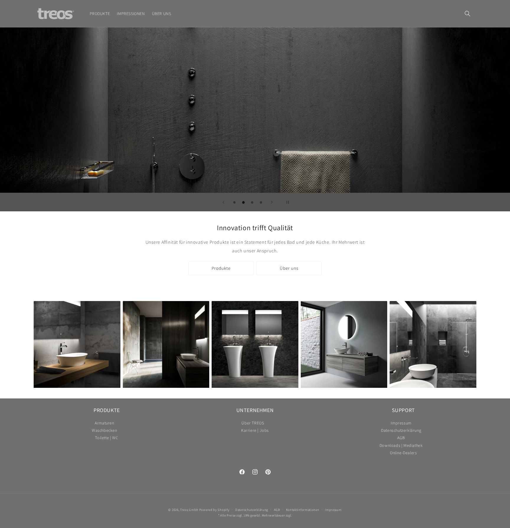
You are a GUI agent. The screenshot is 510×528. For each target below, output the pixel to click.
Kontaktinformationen (302, 510)
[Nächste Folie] (271, 202)
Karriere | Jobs (255, 430)
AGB (401, 437)
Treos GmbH (189, 510)
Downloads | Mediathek (401, 445)
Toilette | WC (106, 437)
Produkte (221, 268)
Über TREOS (252, 424)
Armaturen (104, 424)
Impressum (401, 424)
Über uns (289, 268)
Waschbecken (104, 430)
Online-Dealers (403, 452)
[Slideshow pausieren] (286, 202)
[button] (467, 13)
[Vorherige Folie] (223, 202)
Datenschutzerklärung (401, 430)
